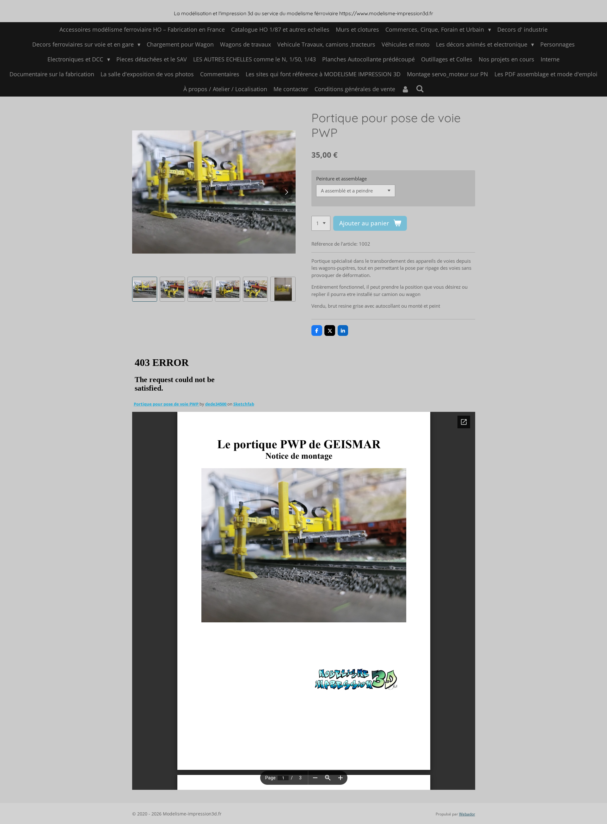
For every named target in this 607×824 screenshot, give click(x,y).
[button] (144, 289)
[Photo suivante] (286, 192)
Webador (467, 814)
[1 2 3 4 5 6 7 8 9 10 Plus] (320, 223)
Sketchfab (243, 404)
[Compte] (405, 89)
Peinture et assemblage (341, 178)
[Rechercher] (420, 89)
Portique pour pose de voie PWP (166, 404)
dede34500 (216, 404)
